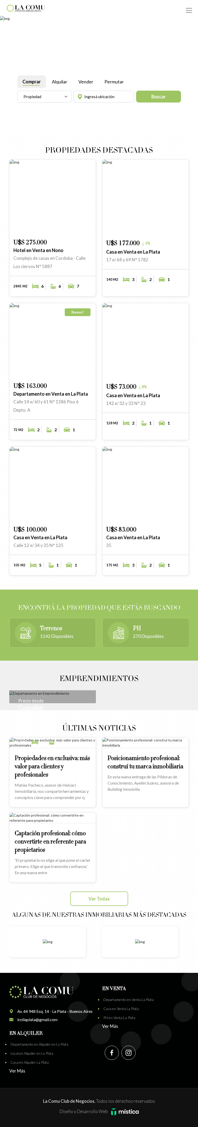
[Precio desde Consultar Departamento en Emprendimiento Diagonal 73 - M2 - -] (52, 693)
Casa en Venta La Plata (121, 1008)
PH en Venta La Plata (119, 1017)
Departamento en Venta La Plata (128, 999)
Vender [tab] (85, 81)
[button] (71, 227)
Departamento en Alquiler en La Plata (39, 1044)
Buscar (158, 96)
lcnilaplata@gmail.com (37, 1019)
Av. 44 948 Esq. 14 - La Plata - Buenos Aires (55, 1011)
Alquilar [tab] (59, 81)
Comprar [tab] (31, 81)
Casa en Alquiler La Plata (30, 1062)
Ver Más (110, 1026)
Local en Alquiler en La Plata (32, 1053)
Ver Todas (99, 899)
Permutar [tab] (114, 81)
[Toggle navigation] (189, 10)
